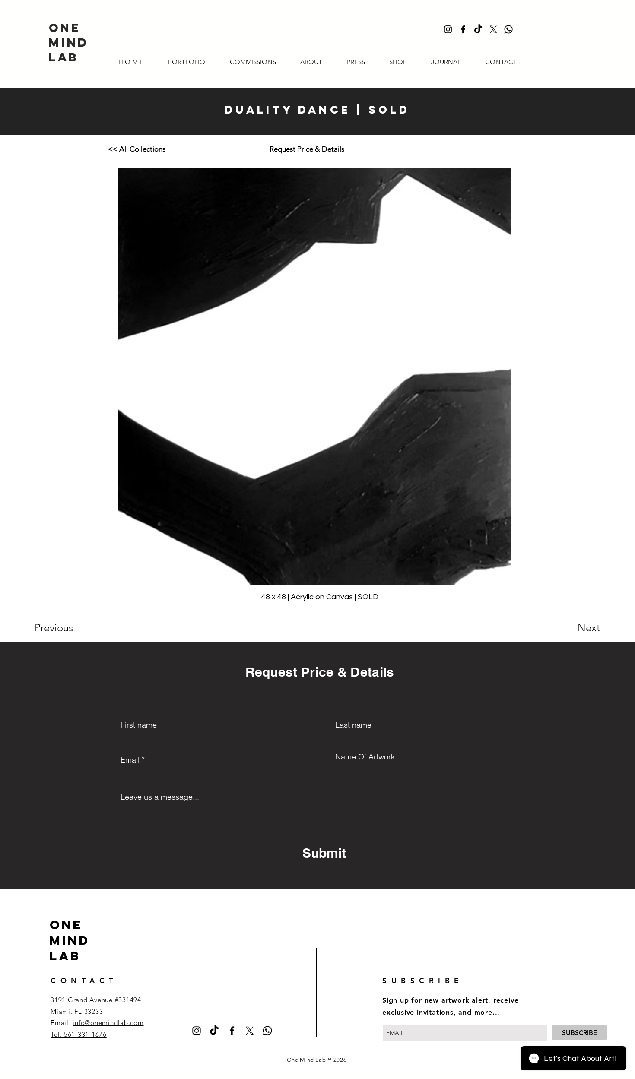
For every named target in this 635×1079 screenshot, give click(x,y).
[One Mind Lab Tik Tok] (478, 29)
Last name (353, 725)
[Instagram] (448, 29)
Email (130, 760)
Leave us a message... (160, 797)
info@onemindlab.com (108, 1023)
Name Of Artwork (365, 757)
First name (139, 725)
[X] (493, 29)
